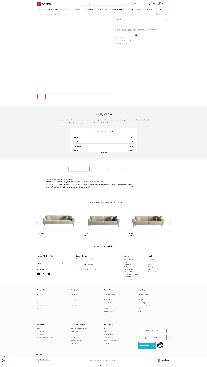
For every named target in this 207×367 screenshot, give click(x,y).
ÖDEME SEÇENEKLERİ (129, 169)
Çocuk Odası (40, 331)
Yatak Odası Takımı (143, 294)
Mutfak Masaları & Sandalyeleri (79, 328)
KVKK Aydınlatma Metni (130, 269)
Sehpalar (39, 303)
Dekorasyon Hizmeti (153, 269)
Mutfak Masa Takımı (109, 297)
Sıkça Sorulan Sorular (153, 271)
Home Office (74, 331)
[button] (158, 4)
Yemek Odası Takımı (109, 294)
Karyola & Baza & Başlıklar (145, 305)
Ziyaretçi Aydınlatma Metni (131, 274)
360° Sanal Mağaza (153, 262)
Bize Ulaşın (150, 264)
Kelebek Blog (151, 259)
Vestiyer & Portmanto (76, 340)
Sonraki (166, 14)
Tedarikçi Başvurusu (129, 279)
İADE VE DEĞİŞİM (104, 169)
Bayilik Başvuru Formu (129, 264)
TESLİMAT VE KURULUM (79, 169)
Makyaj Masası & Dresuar (144, 300)
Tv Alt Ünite (73, 305)
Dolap (139, 311)
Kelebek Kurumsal (128, 259)
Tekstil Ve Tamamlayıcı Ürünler (45, 337)
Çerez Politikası (128, 276)
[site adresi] (45, 4)
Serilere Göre (40, 294)
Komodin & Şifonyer (143, 303)
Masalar (106, 314)
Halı (105, 331)
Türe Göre (40, 308)
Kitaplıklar (39, 300)
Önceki (158, 14)
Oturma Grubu (41, 297)
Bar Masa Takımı (108, 300)
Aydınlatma (107, 343)
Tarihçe (126, 262)
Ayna (105, 305)
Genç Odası (40, 334)
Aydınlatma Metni (128, 271)
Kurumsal (127, 256)
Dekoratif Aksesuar (109, 334)
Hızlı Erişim (151, 256)
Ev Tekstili (106, 328)
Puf (139, 297)
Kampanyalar (151, 267)
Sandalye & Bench (109, 311)
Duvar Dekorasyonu (109, 337)
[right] (169, 223)
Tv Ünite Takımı (75, 294)
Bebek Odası (40, 328)
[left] (37, 223)
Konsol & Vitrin (108, 303)
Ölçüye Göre (40, 305)
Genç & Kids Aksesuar (110, 340)
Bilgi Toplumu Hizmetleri (130, 267)
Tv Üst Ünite (74, 300)
